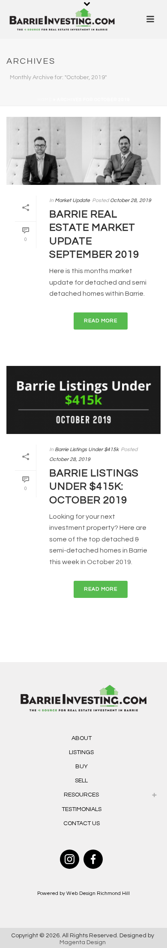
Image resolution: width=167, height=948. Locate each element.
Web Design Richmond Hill (98, 893)
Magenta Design (83, 942)
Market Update (72, 200)
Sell (81, 781)
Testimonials (81, 809)
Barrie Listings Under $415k (87, 449)
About (82, 738)
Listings (81, 752)
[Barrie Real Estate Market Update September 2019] (83, 151)
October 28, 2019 (130, 200)
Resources (81, 795)
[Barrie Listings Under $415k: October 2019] (83, 400)
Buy (81, 767)
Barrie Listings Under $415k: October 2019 (94, 486)
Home (44, 100)
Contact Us (81, 823)
